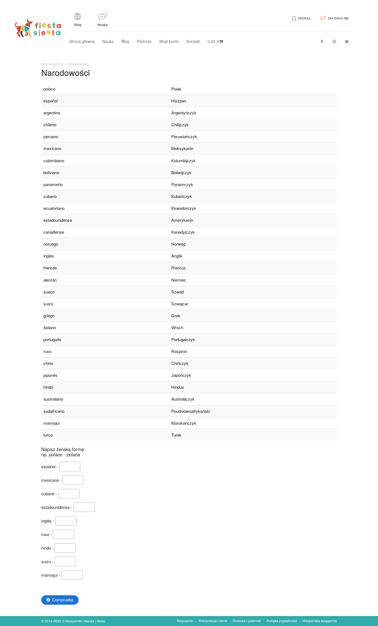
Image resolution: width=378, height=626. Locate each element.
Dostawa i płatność (246, 620)
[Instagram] (334, 42)
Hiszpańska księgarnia (319, 620)
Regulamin (185, 620)
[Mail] (347, 42)
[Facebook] (322, 42)
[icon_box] (77, 21)
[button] (300, 18)
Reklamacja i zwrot (213, 620)
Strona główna (52, 63)
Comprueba (62, 599)
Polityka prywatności (281, 620)
